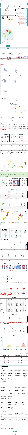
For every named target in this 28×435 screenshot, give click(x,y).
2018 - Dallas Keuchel (4, 153)
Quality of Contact (14, 143)
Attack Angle (23, 385)
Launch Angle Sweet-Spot (3, 373)
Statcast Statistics (14, 50)
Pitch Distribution (14, 335)
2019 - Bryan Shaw (19, 152)
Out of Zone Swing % (2, 308)
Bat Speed (2, 385)
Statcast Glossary (4, 366)
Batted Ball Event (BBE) (10, 373)
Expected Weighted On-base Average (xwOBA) (24, 373)
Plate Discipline (14, 252)
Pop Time (2, 413)
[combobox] (14, 4)
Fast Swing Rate (9, 385)
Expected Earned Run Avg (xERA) (10, 407)
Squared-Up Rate (23, 390)
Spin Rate (23, 402)
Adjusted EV (9, 378)
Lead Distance (16, 413)
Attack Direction (9, 390)
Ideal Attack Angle (2, 390)
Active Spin (16, 402)
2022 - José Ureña (23, 152)
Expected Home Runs (14, 273)
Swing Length (16, 385)
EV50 (1, 378)
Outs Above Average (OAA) (3, 418)
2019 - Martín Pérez (14, 152)
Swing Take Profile (3, 20)
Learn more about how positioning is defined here (4, 323)
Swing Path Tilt (16, 390)
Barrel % (1, 304)
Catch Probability (16, 418)
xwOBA (1, 302)
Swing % (1, 310)
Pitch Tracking (14, 120)
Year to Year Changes (14, 297)
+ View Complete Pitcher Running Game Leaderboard (5, 363)
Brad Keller (7, 9)
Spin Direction (14, 201)
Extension (2, 407)
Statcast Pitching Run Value (14, 240)
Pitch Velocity (2, 402)
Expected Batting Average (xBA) (17, 373)
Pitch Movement (14, 155)
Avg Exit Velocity (1, 303)
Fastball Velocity (1, 305)
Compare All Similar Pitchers (9, 153)
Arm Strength (9, 413)
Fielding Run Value (10, 418)
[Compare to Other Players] (24, 8)
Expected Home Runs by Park (14, 285)
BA (0, 299)
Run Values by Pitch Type (14, 189)
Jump (22, 413)
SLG (0, 300)
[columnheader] (1, 52)
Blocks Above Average (24, 418)
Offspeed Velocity (1, 306)
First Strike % (1, 309)
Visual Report (3, 18)
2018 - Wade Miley (9, 152)
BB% (0, 311)
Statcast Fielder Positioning (14, 314)
